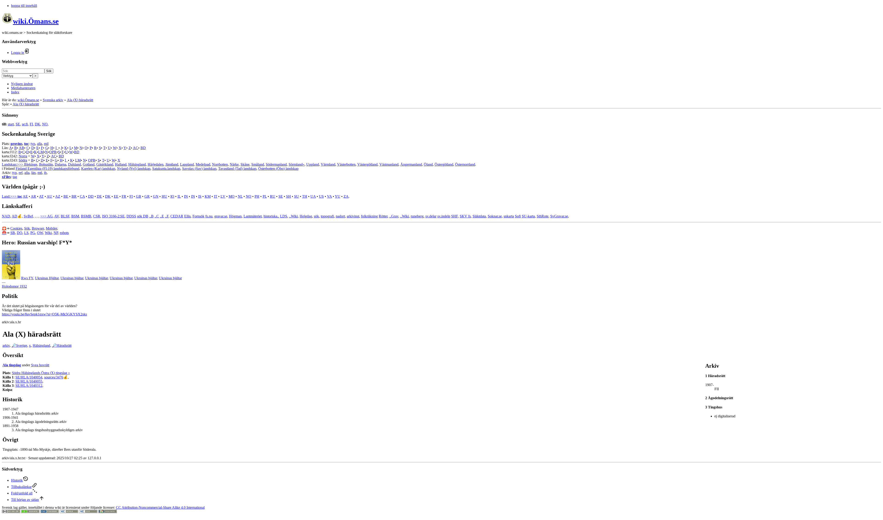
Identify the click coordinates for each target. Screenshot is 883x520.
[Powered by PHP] (49, 512)
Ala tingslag (12, 365)
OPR (53, 152)
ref (21, 173)
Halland (120, 164)
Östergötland (444, 164)
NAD (6, 216)
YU (337, 196)
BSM (75, 216)
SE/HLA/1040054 (28, 377)
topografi (327, 216)
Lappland (187, 164)
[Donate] (30, 512)
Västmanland (388, 164)
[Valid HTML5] (69, 512)
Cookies (16, 228)
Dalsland (74, 164)
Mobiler (51, 228)
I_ (56, 148)
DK (37, 124)
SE (18, 124)
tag (15, 177)
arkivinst (353, 216)
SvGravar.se (559, 216)
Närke (234, 164)
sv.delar (430, 216)
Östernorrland (465, 164)
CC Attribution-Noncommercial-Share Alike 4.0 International (160, 507)
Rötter (383, 216)
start (11, 124)
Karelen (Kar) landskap (98, 168)
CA (82, 196)
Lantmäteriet (253, 216)
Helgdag (306, 216)
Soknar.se (495, 216)
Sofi (518, 216)
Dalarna (60, 164)
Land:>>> (9, 196)
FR (124, 196)
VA (329, 196)
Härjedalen (155, 164)
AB (21, 148)
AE (25, 196)
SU (296, 196)
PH (257, 196)
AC (135, 148)
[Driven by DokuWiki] (107, 512)
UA (313, 196)
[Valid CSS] (88, 512)
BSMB (86, 216)
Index (15, 92)
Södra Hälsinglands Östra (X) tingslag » (41, 373)
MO (232, 196)
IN (186, 196)
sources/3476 (53, 377)
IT (215, 196)
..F (167, 216)
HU (164, 196)
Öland (428, 164)
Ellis (187, 216)
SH (288, 196)
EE (116, 196)
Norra (23, 156)
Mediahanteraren (23, 88)
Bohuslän (46, 164)
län (33, 173)
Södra (23, 160)
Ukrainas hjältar (71, 278)
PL (265, 196)
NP (56, 233)
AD (14, 216)
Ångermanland (411, 164)
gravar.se (220, 216)
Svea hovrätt (40, 365)
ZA (346, 196)
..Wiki (293, 216)
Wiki (48, 233)
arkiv (6, 345)
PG (32, 233)
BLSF (65, 216)
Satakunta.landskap (166, 168)
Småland (257, 164)
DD (91, 196)
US (321, 196)
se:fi (25, 124)
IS (199, 196)
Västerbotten (346, 164)
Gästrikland (104, 164)
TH (304, 196)
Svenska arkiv (53, 100)
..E (162, 216)
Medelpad (203, 164)
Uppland (312, 164)
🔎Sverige (19, 345)
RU (272, 196)
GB (138, 196)
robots (64, 233)
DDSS (131, 216)
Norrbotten (220, 164)
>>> (43, 216)
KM (208, 196)
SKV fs (465, 216)
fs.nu (208, 216)
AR (33, 196)
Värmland (328, 164)
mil (46, 144)
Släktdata (479, 216)
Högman (235, 216)
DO (19, 233)
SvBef (28, 216)
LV (223, 196)
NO (45, 124)
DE (99, 196)
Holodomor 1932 (14, 286)
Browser (38, 228)
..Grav (393, 216)
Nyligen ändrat (22, 84)
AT (41, 196)
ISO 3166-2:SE (113, 216)
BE (65, 196)
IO (172, 196)
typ (33, 144)
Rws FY (27, 278)
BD (143, 148)
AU (49, 196)
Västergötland (367, 164)
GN (155, 196)
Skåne (245, 164)
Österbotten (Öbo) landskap (278, 168)
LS (26, 233)
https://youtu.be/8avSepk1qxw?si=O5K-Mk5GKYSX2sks (44, 314)
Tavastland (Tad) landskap (237, 168)
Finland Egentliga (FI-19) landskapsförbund (47, 168)
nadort (340, 216)
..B (151, 216)
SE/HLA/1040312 (28, 385)
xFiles (6, 177)
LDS (283, 216)
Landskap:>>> (13, 164)
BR (74, 196)
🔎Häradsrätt (62, 345)
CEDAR (176, 216)
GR (147, 196)
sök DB (142, 216)
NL (240, 196)
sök (316, 216)
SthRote (542, 216)
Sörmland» (296, 164)
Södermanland (276, 164)
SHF (454, 216)
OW (40, 233)
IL (179, 196)
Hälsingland (137, 164)
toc (26, 144)
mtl (39, 173)
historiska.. (271, 216)
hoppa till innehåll (24, 6)
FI (31, 124)
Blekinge (30, 164)
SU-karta (528, 216)
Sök (49, 71)
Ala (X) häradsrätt (80, 100)
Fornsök (198, 216)
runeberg (417, 216)
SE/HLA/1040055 (28, 381)
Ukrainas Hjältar (47, 278)
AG (50, 216)
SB (12, 233)
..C (157, 216)
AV (56, 216)
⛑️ (4, 233)
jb (45, 173)
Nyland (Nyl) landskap (133, 168)
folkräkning (369, 216)
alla (39, 144)
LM (41, 152)
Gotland (89, 164)
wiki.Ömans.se (28, 100)
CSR (96, 216)
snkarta (509, 216)
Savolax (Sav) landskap (199, 168)
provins (16, 144)
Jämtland (171, 164)
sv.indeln (443, 216)
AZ (57, 196)
